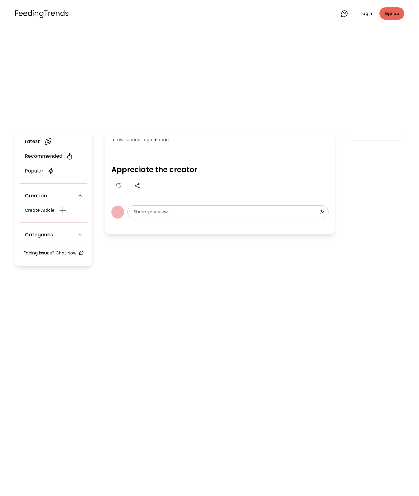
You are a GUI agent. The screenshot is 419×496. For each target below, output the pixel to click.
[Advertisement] (209, 77)
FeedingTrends (42, 13)
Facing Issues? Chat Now (50, 253)
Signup (391, 13)
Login (366, 13)
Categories (39, 234)
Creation (36, 195)
